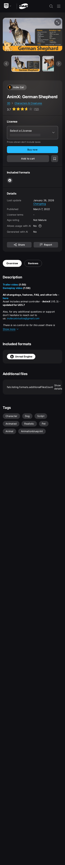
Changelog (39, 203)
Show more (9, 329)
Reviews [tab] (33, 263)
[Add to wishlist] (54, 158)
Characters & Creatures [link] (28, 103)
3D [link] (8, 103)
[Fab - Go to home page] (23, 5)
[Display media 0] (26, 63)
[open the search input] (51, 6)
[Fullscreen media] (57, 22)
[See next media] (59, 63)
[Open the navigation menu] (59, 6)
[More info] (40, 226)
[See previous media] (6, 63)
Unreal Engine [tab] (23, 356)
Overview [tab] (12, 263)
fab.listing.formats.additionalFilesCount (34, 387)
